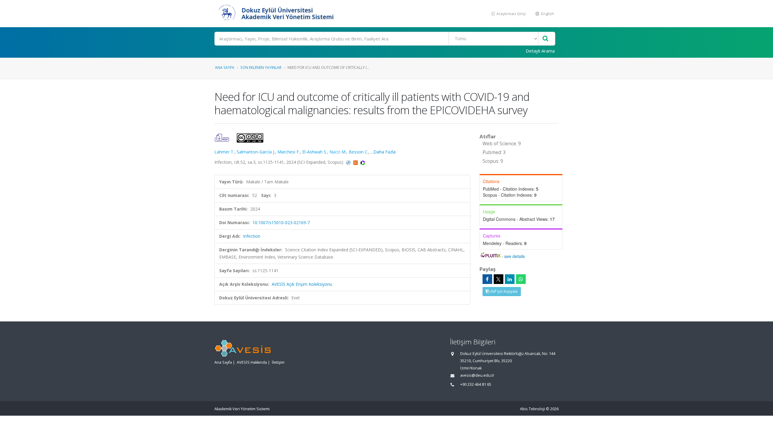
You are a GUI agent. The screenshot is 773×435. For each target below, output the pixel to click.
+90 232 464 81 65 (475, 384)
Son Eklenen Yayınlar (260, 67)
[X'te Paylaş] (498, 279)
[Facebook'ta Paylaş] (487, 279)
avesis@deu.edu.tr (477, 375)
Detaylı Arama (540, 51)
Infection (251, 236)
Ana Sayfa (224, 67)
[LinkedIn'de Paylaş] (510, 279)
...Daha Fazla (383, 152)
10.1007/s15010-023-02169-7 (281, 222)
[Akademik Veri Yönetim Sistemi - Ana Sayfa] (227, 13)
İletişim (278, 362)
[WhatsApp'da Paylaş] (521, 279)
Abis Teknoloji (532, 408)
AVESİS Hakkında (252, 362)
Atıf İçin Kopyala (503, 291)
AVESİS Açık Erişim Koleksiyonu (302, 284)
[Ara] (545, 39)
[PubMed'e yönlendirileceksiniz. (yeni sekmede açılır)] (349, 162)
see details (514, 256)
